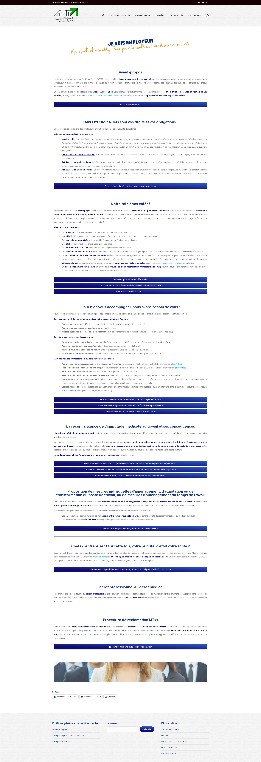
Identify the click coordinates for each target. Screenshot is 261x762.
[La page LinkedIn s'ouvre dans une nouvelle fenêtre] (199, 2)
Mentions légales (59, 729)
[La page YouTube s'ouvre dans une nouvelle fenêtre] (203, 2)
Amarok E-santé (100, 556)
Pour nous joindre (169, 747)
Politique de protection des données (68, 735)
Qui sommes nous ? (170, 729)
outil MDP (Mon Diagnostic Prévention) (105, 95)
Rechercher (112, 724)
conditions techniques (172, 263)
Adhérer (164, 735)
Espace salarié (78, 2)
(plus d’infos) (176, 364)
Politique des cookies (61, 741)
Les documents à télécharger (174, 741)
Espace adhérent (61, 2)
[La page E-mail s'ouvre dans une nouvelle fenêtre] (207, 2)
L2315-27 (75, 173)
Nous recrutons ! (168, 753)
